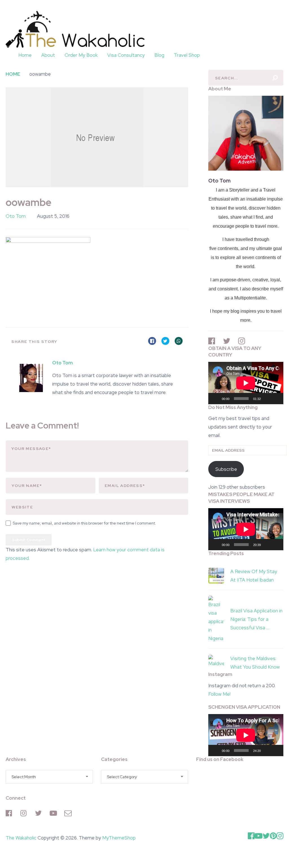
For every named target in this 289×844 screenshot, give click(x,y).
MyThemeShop (119, 838)
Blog (159, 55)
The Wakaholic (21, 838)
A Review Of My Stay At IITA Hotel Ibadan (253, 575)
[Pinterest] (273, 835)
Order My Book (81, 55)
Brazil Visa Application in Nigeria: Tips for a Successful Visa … (256, 619)
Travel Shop (187, 55)
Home (25, 55)
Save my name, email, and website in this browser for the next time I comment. (84, 523)
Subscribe (226, 469)
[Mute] (267, 398)
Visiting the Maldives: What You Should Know (255, 662)
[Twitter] (39, 813)
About (48, 55)
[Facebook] (10, 813)
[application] (245, 383)
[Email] (68, 813)
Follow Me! (219, 694)
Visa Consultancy (126, 55)
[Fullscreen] (276, 398)
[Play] (215, 398)
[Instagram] (24, 813)
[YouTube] (54, 813)
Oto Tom (16, 216)
